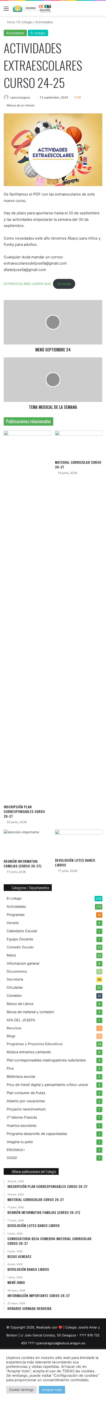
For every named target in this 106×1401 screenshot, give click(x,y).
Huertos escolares (21, 1125)
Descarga (64, 284)
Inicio (10, 22)
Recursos (14, 1028)
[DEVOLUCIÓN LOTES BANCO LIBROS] (78, 842)
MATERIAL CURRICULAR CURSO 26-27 (78, 464)
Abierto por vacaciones (26, 1101)
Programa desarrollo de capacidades (37, 1133)
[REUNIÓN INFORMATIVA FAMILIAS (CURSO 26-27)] (27, 843)
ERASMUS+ (16, 1150)
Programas (15, 914)
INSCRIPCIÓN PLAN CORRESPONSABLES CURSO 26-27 (24, 811)
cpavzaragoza (20, 97)
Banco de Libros (20, 1004)
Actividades (44, 22)
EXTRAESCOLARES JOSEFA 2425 (27, 284)
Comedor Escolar (20, 947)
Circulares (15, 987)
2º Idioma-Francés (22, 1117)
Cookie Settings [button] (21, 1390)
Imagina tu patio (20, 1142)
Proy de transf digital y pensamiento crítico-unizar (47, 1084)
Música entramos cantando (29, 1052)
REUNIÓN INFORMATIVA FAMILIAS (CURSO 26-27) (22, 863)
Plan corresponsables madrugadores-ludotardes (46, 1060)
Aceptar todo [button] (52, 1390)
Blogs (11, 1036)
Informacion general (23, 963)
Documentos (17, 971)
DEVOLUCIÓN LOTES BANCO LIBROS (75, 862)
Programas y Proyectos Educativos (35, 1044)
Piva (10, 1068)
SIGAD (12, 1158)
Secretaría (15, 979)
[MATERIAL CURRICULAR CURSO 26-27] (78, 444)
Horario (13, 923)
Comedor (14, 995)
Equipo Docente (20, 939)
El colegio (25, 22)
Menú (11, 955)
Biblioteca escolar (21, 1076)
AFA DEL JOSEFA (21, 1020)
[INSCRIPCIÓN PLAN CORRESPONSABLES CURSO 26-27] (27, 616)
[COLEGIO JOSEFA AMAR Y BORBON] (32, 8)
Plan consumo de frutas (26, 1093)
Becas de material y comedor (30, 1012)
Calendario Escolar (22, 931)
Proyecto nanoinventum (26, 1109)
